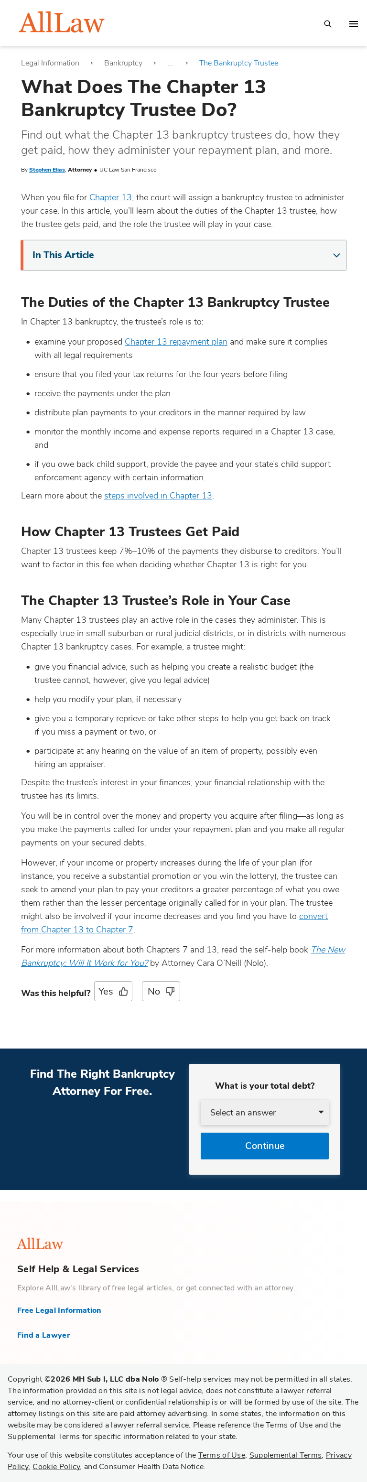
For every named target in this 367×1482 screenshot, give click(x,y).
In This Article (63, 255)
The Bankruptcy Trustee (238, 63)
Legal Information (50, 63)
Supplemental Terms (285, 1455)
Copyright (87, 1379)
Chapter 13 (110, 197)
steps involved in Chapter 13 (158, 495)
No (154, 991)
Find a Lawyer (43, 1335)
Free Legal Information (59, 1310)
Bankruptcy (123, 63)
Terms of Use (222, 1455)
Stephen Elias (47, 169)
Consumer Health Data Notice (151, 1466)
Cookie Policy (56, 1466)
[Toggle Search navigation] (328, 23)
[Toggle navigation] (353, 24)
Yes (105, 991)
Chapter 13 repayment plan (176, 341)
